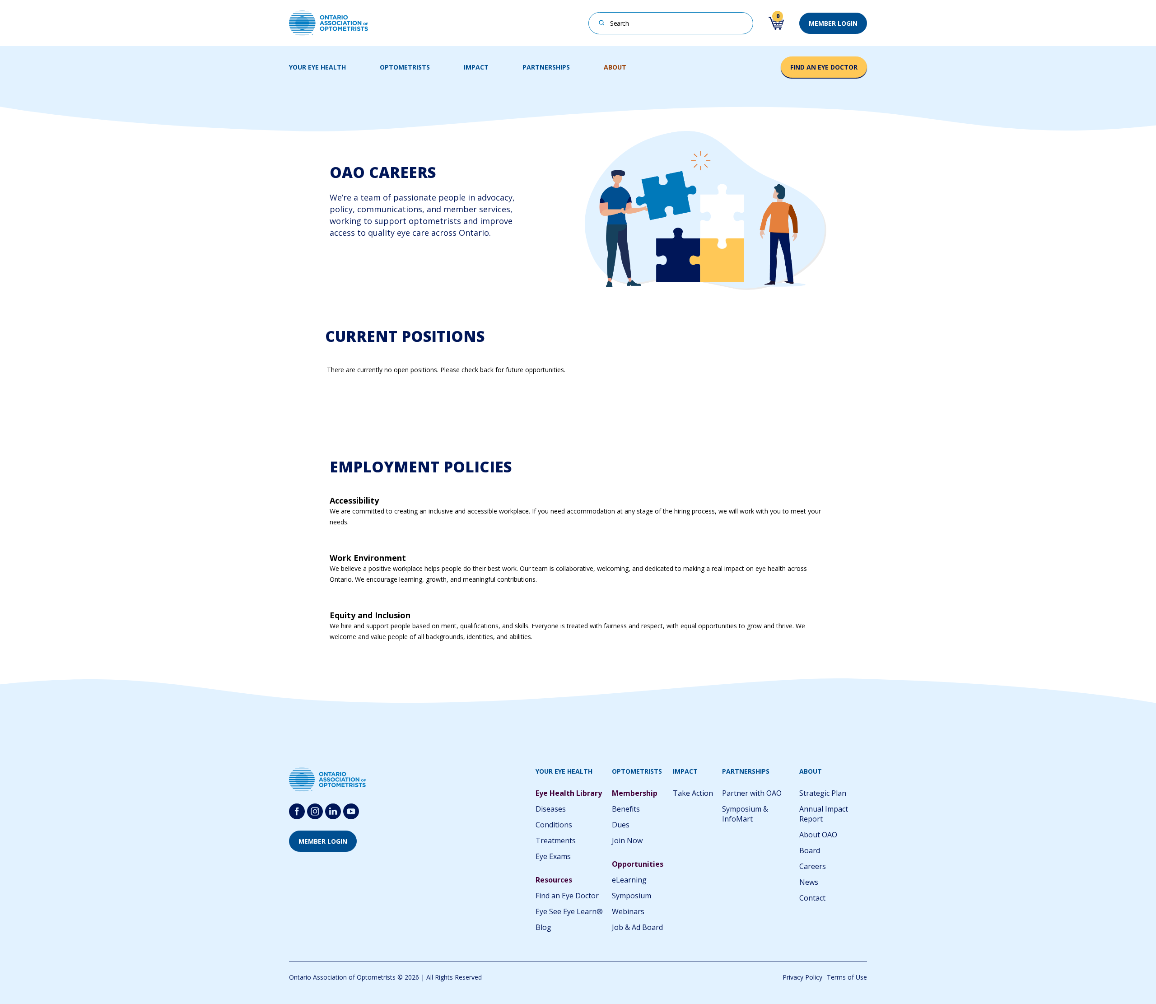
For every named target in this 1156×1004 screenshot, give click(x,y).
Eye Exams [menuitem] (553, 856)
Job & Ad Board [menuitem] (637, 927)
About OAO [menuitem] (818, 835)
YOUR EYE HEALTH (317, 67)
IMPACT (476, 67)
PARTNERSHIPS (546, 67)
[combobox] (671, 23)
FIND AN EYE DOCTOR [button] (824, 67)
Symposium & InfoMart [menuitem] (745, 814)
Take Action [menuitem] (693, 793)
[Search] (601, 22)
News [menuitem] (808, 882)
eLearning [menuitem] (629, 880)
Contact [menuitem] (812, 898)
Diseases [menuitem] (551, 809)
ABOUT (615, 67)
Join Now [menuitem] (627, 840)
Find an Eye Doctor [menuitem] (567, 896)
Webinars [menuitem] (628, 911)
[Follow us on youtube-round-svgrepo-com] (351, 811)
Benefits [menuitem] (626, 809)
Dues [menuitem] (620, 825)
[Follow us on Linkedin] (333, 811)
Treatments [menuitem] (556, 840)
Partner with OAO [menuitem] (752, 793)
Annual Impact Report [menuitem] (823, 814)
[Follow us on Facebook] (297, 811)
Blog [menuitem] (543, 927)
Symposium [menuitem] (631, 896)
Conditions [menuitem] (554, 825)
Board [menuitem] (809, 850)
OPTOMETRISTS (405, 67)
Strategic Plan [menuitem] (822, 793)
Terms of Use (847, 977)
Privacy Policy (802, 977)
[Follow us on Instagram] (315, 811)
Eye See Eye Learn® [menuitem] (569, 911)
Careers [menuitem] (812, 866)
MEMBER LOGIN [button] (833, 23)
